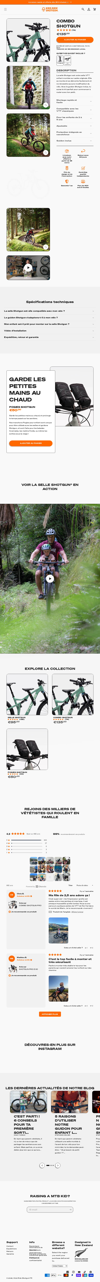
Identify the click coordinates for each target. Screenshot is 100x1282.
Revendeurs (34, 1246)
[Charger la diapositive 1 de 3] (47, 1165)
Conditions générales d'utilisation (38, 1256)
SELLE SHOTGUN (17, 717)
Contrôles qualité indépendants (83, 174)
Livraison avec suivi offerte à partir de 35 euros (67, 159)
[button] (5, 9)
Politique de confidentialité (35, 1259)
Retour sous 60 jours (83, 156)
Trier (71, 885)
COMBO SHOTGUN (63, 717)
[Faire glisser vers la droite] (57, 1165)
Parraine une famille (37, 1254)
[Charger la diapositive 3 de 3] (53, 1165)
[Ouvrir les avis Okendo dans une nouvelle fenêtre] (26, 886)
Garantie (10, 1254)
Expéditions (12, 1249)
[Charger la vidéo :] (50, 578)
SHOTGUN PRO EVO (28, 969)
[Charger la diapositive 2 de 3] (51, 1165)
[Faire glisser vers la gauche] (42, 1165)
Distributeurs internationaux (35, 1251)
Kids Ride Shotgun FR (23, 1278)
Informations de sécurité (36, 1249)
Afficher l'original (77, 912)
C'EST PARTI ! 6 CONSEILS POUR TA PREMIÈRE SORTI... (27, 1124)
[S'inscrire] (70, 1209)
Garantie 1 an (67, 186)
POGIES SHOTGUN (22, 406)
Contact (10, 1246)
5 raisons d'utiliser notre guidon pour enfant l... (68, 1124)
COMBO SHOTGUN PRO (30, 905)
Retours (10, 1251)
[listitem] (60, 60)
